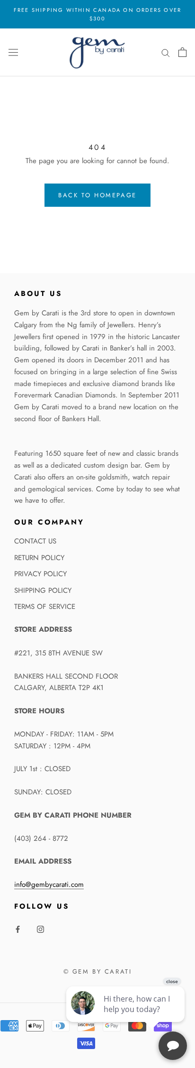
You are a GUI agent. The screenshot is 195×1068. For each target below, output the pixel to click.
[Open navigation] (13, 52)
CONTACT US (35, 541)
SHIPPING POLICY (42, 590)
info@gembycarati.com (49, 884)
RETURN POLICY (39, 557)
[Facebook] (17, 929)
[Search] (165, 52)
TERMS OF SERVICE (44, 606)
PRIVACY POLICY (40, 574)
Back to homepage (97, 195)
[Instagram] (40, 929)
